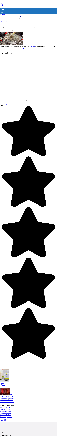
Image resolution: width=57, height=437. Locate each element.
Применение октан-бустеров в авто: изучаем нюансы (6, 419)
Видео (2, 11)
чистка (23, 48)
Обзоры (2, 3)
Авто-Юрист (2, 5)
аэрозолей (20, 51)
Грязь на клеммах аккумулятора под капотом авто (5, 413)
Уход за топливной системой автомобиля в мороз (5, 415)
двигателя (11, 27)
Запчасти (3, 9)
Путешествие (3, 385)
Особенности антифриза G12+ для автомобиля (5, 409)
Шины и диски (4, 10)
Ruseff (32, 100)
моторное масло (29, 30)
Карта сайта (2, 430)
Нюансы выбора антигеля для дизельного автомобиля (6, 417)
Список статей (2, 432)
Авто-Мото (2, 383)
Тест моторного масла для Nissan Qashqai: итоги (9, 104)
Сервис (2, 8)
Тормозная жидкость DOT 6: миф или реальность (5, 411)
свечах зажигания (33, 46)
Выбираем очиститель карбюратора (5, 21)
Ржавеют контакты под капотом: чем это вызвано (10, 103)
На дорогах (2, 4)
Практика (2, 12)
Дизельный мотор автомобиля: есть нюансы (5, 407)
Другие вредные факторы (4, 20)
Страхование (3, 6)
